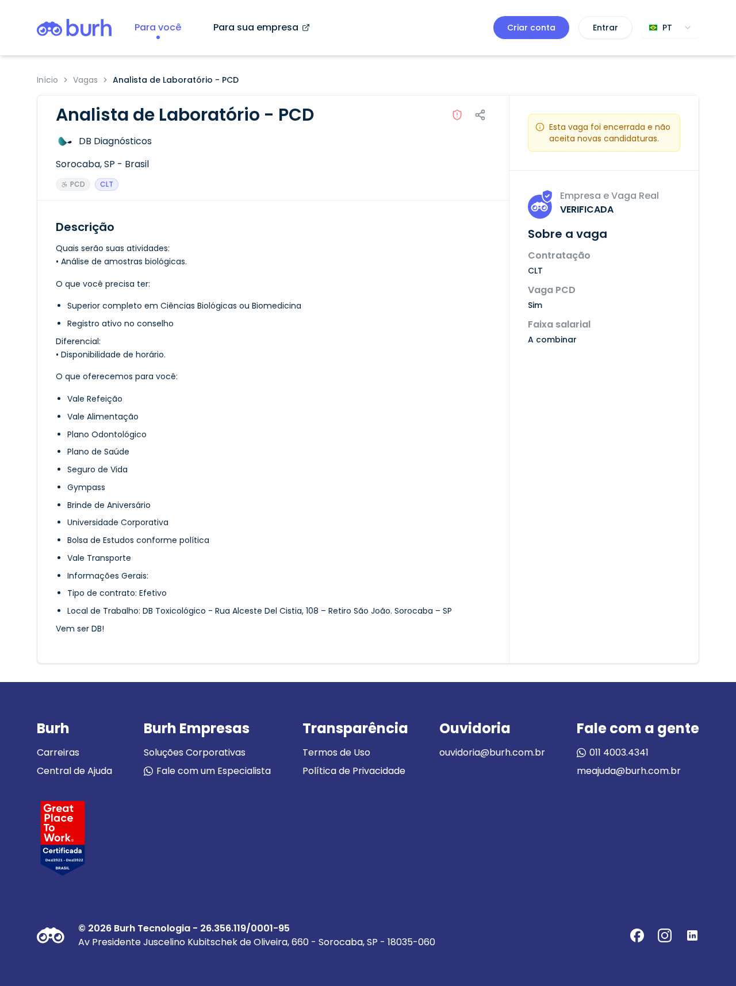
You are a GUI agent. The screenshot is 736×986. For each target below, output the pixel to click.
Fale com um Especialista (213, 770)
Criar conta (531, 27)
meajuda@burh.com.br (629, 770)
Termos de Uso (336, 752)
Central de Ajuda (74, 770)
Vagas (85, 80)
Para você (158, 27)
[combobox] (670, 27)
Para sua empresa (255, 27)
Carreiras (58, 752)
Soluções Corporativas (195, 752)
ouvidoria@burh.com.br (492, 752)
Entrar (605, 27)
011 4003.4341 (619, 752)
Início (47, 80)
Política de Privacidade (353, 770)
